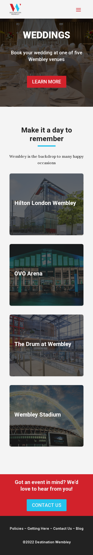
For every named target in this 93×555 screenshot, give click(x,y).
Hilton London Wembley (46, 204)
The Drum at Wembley (46, 345)
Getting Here (38, 528)
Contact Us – (64, 528)
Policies (16, 528)
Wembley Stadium (46, 416)
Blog (79, 528)
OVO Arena (46, 275)
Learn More (46, 82)
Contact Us (46, 505)
